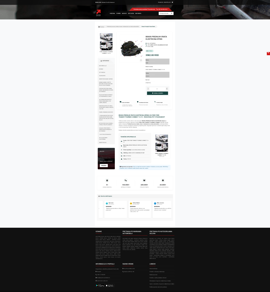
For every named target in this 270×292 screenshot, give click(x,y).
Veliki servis (102, 75)
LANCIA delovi (108, 246)
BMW (132, 238)
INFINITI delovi (114, 242)
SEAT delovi (102, 253)
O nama (118, 13)
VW (130, 249)
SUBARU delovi (107, 255)
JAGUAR (145, 241)
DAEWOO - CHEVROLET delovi (113, 239)
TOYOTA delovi (103, 257)
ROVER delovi (114, 252)
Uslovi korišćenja (153, 268)
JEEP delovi (115, 244)
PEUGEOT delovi (109, 250)
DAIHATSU (142, 240)
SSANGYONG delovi (100, 255)
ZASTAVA (133, 249)
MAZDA (124, 244)
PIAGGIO (128, 246)
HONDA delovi (99, 242)
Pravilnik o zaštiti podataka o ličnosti (158, 277)
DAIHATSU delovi (99, 241)
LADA (128, 243)
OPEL (146, 244)
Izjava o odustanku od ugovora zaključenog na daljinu (162, 284)
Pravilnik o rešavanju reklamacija (157, 271)
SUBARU (138, 248)
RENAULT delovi (107, 252)
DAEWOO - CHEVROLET (134, 240)
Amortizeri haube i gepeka (106, 79)
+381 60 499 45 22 (162, 9)
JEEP (124, 243)
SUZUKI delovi (114, 255)
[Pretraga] (172, 13)
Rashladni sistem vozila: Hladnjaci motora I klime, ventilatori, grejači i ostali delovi (106, 118)
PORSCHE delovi (99, 252)
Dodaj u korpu (158, 93)
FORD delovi (117, 241)
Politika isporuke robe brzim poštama (158, 287)
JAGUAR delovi (109, 244)
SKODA (124, 248)
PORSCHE (132, 246)
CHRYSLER (136, 238)
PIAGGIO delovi (117, 250)
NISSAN (142, 244)
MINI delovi (106, 249)
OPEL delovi (102, 250)
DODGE (145, 240)
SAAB (144, 246)
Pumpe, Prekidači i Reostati (106, 112)
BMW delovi (113, 236)
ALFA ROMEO (125, 238)
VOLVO (127, 249)
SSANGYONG (132, 248)
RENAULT (137, 246)
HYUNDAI (132, 241)
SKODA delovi (109, 253)
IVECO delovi (102, 244)
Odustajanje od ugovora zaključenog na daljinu (160, 281)
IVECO (142, 241)
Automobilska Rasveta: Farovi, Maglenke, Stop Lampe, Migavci (105, 101)
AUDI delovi (107, 236)
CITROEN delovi (103, 238)
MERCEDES (128, 244)
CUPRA (124, 240)
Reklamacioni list (153, 274)
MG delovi (101, 249)
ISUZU (139, 241)
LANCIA (131, 243)
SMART (127, 248)
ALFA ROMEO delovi (100, 236)
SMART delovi (117, 253)
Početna (102, 27)
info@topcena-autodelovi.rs (103, 277)
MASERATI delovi (105, 247)
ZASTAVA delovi (99, 258)
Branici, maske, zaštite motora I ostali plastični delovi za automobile (105, 84)
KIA (126, 243)
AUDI (129, 238)
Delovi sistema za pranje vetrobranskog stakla (105, 95)
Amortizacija (102, 142)
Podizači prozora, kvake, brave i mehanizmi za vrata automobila (123, 26)
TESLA (146, 248)
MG (132, 244)
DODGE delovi (106, 241)
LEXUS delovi (98, 247)
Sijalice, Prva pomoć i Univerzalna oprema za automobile (105, 130)
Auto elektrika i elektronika (103, 138)
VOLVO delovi (111, 257)
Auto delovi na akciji (105, 134)
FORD (126, 241)
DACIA (127, 240)
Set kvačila (102, 72)
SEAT (146, 246)
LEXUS (141, 243)
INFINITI (136, 241)
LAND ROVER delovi (116, 246)
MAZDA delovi (112, 247)
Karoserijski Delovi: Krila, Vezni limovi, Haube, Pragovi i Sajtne (106, 107)
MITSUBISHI (138, 244)
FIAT (123, 241)
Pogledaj (103, 165)
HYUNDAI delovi (106, 242)
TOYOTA (124, 249)
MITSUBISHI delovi (113, 249)
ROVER (140, 246)
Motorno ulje (103, 65)
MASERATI (145, 243)
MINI (134, 244)
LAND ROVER (136, 243)
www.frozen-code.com (102, 280)
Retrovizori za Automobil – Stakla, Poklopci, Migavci (106, 124)
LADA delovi (101, 246)
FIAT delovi (112, 241)
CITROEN (140, 238)
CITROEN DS (144, 238)
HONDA (128, 241)
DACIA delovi (102, 239)
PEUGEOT (124, 246)
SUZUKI (142, 248)
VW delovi (117, 257)
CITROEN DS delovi (112, 238)
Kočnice (101, 69)
